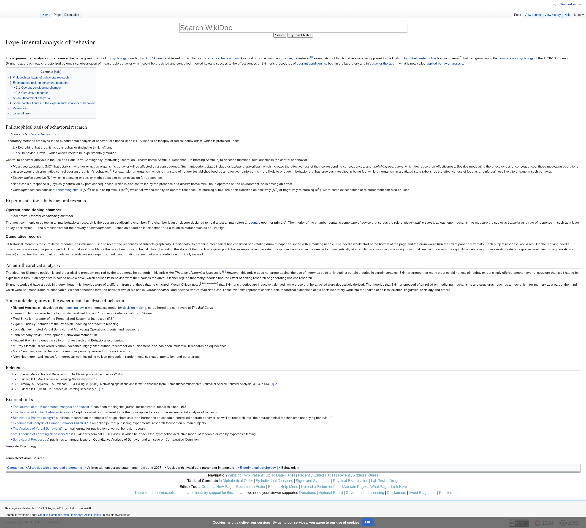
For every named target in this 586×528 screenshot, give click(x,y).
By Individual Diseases (274, 481)
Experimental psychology (258, 467)
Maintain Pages (355, 487)
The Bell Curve (202, 307)
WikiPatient (253, 475)
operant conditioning (311, 63)
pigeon (264, 222)
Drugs (394, 481)
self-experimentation (160, 356)
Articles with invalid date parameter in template (200, 467)
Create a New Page (217, 487)
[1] (272, 384)
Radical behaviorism (44, 134)
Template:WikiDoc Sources (25, 458)
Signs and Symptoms (313, 481)
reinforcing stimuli (69, 190)
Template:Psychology (21, 446)
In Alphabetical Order (236, 481)
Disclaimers (396, 493)
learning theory (448, 58)
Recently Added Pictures (358, 475)
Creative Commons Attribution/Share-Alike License (69, 515)
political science (391, 290)
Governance (356, 493)
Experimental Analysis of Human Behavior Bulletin (49, 423)
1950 (555, 58)
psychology (118, 58)
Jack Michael (22, 329)
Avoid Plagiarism (422, 493)
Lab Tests (379, 481)
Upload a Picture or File (320, 487)
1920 (547, 58)
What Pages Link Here (388, 487)
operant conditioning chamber (124, 222)
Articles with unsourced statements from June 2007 (124, 467)
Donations (307, 493)
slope (183, 249)
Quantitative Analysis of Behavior (117, 439)
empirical (72, 63)
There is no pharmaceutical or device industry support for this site (186, 493)
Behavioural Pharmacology (32, 418)
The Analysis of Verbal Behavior (36, 428)
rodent (252, 222)
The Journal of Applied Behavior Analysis (42, 412)
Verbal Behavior (157, 290)
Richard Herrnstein (26, 307)
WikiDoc (234, 475)
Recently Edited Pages (316, 475)
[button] (579, 13)
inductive (285, 58)
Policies (445, 493)
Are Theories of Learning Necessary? (40, 434)
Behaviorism (290, 467)
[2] (98, 389)
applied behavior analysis (444, 63)
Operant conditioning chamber (51, 216)
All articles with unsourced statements (54, 467)
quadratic (561, 249)
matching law (74, 307)
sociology (427, 290)
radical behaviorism (225, 58)
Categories (15, 467)
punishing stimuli (108, 190)
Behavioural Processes (29, 439)
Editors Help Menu (283, 487)
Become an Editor (250, 487)
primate (279, 222)
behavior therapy (382, 63)
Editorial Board (331, 493)
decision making (134, 307)
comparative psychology (516, 58)
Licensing (376, 493)
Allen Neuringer (24, 356)
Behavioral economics (107, 340)
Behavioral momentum (80, 335)
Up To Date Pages (280, 475)
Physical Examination (350, 481)
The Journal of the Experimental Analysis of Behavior (51, 407)
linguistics (411, 290)
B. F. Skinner (154, 58)
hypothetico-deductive (420, 58)
